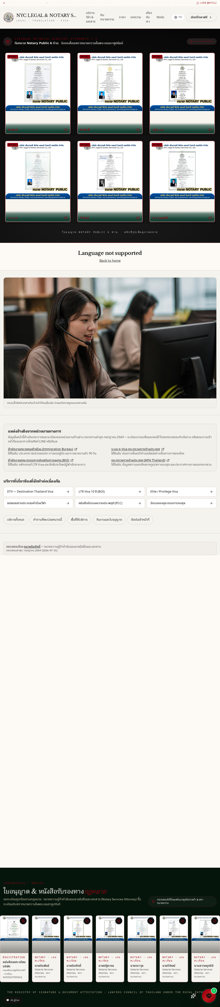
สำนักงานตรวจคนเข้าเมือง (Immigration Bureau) (40, 449)
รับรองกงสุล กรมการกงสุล (167, 503)
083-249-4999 (162, 3)
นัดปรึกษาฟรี (199, 17)
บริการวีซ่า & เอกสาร (91, 17)
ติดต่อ (160, 17)
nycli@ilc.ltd (186, 3)
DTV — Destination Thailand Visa (30, 491)
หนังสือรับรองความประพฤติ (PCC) (100, 503)
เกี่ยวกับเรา (149, 17)
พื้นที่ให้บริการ (79, 519)
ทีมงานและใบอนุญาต (109, 519)
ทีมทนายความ (107, 17)
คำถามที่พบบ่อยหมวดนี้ (47, 519)
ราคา (122, 17)
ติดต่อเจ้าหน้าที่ (140, 519)
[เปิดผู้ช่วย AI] (193, 996)
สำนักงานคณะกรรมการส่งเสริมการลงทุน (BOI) (38, 460)
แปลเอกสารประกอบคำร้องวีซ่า (26, 503)
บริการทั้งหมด (15, 519)
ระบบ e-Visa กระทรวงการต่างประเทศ (135, 449)
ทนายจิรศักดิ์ (32, 546)
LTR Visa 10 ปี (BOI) (92, 491)
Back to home (110, 261)
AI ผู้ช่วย (12, 1000)
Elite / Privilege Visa (164, 491)
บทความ (135, 17)
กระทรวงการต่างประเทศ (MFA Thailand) (138, 460)
